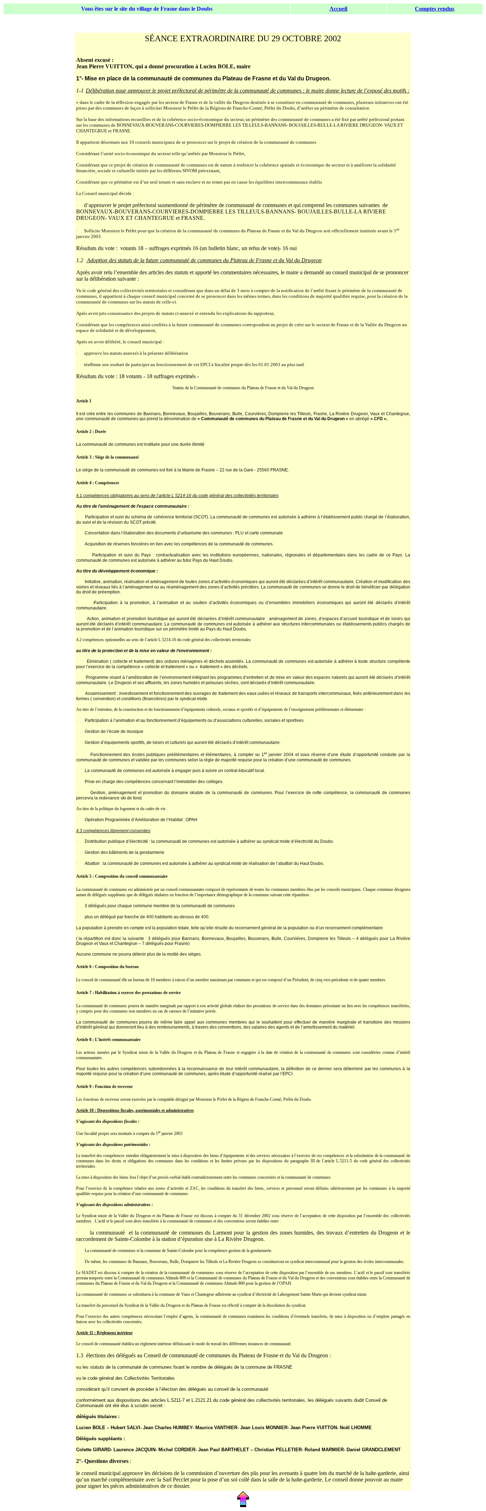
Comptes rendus (434, 9)
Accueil (338, 9)
